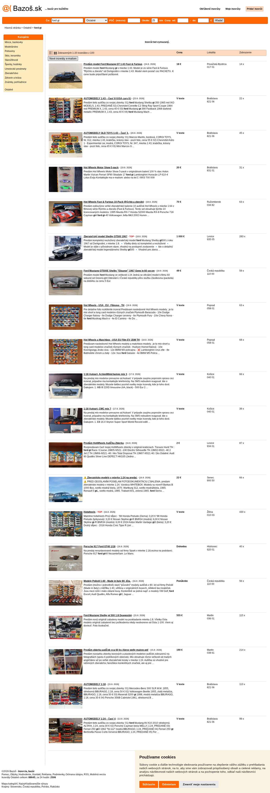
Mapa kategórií (10, 783)
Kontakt (36, 774)
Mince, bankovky (14, 42)
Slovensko (16, 786)
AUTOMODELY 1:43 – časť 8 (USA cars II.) (107, 98)
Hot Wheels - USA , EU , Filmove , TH (104, 305)
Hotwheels (89, 512)
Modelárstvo (11, 46)
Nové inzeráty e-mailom (62, 58)
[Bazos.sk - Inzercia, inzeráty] (22, 11)
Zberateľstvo (11, 73)
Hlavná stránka (13, 27)
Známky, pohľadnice (15, 82)
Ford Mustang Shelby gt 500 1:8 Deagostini (108, 615)
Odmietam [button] (169, 784)
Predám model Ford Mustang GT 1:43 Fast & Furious (113, 64)
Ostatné (27, 27)
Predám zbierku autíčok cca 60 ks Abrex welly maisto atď (116, 650)
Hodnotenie (25, 774)
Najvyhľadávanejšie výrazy (33, 783)
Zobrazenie (245, 52)
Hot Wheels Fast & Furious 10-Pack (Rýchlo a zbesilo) (114, 202)
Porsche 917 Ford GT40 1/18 (99, 546)
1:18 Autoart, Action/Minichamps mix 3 (105, 374)
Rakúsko (55, 786)
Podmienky (58, 774)
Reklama (46, 774)
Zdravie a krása (13, 77)
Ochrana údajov (74, 774)
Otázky (13, 774)
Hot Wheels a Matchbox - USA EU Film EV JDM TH (112, 339)
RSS (86, 774)
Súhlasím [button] (149, 784)
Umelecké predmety (15, 68)
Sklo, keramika (13, 55)
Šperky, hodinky (13, 64)
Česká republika (31, 786)
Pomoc (5, 774)
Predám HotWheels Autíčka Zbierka (104, 443)
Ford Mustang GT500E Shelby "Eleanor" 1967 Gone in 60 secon (119, 270)
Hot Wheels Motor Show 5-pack (101, 167)
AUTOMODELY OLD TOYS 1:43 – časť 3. (106, 133)
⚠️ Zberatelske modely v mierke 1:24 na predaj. (110, 477)
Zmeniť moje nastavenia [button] (199, 784)
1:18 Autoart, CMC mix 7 (97, 408)
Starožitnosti (11, 60)
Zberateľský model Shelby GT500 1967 (105, 236)
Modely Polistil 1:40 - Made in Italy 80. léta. (107, 581)
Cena (179, 52)
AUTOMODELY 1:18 (95, 684)
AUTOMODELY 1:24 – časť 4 (100, 718)
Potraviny (10, 51)
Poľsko (45, 786)
